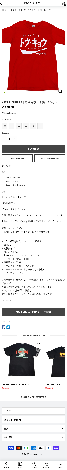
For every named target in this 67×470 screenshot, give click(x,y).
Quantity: (7, 133)
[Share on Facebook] (3, 327)
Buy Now (33, 149)
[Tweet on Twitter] (8, 327)
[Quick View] (38, 349)
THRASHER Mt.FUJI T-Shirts (15, 384)
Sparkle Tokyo (37, 454)
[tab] (33, 411)
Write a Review (9, 113)
